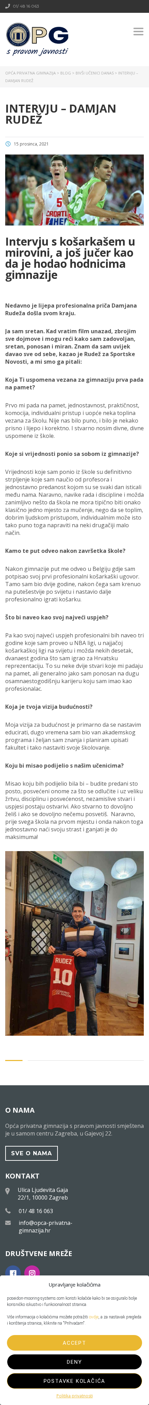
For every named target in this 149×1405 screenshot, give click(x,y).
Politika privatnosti (74, 1396)
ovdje (93, 1317)
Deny (74, 1362)
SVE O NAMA (31, 1153)
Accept (74, 1343)
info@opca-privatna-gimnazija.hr (45, 1226)
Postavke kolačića (75, 1381)
